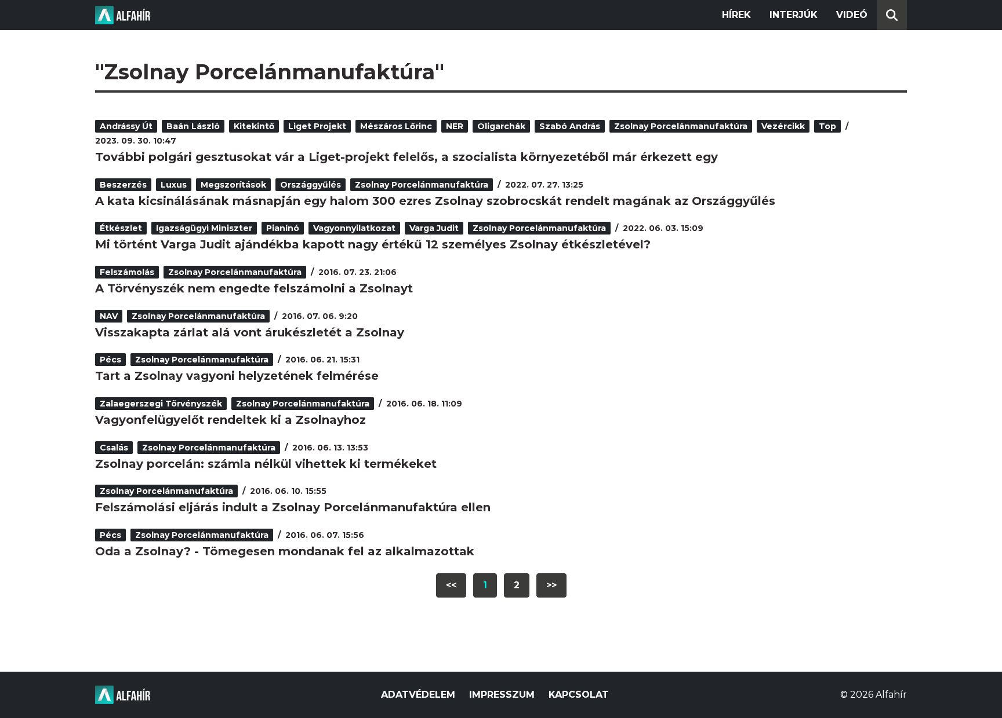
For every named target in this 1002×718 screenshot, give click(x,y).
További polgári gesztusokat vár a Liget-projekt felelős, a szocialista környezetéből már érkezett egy (406, 157)
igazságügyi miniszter (204, 228)
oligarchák (501, 126)
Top (827, 126)
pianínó (282, 228)
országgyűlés (310, 184)
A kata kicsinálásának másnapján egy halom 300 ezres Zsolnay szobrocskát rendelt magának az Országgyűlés (435, 201)
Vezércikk (783, 126)
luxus (174, 184)
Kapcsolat (579, 694)
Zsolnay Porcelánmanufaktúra (680, 126)
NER (454, 126)
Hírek (736, 14)
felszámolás (127, 272)
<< (451, 585)
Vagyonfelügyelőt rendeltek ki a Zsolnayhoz (230, 420)
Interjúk (793, 14)
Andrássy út (126, 126)
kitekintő (254, 126)
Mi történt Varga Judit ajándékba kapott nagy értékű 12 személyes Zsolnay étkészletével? (373, 244)
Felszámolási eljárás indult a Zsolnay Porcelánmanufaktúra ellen (293, 507)
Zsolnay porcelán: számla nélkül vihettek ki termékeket (266, 464)
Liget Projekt (317, 126)
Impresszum (502, 694)
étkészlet (121, 228)
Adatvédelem (418, 694)
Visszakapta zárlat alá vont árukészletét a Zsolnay (249, 332)
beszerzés (123, 184)
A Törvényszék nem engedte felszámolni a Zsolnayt (254, 288)
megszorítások (233, 184)
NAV (109, 316)
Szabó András (569, 126)
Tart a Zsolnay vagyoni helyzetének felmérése (237, 376)
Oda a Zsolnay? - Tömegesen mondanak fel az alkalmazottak (284, 551)
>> (551, 585)
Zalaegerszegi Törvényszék (161, 403)
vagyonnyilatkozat (354, 228)
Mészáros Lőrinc (396, 126)
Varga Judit (434, 228)
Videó (851, 14)
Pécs (110, 359)
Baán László (193, 126)
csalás (114, 447)
